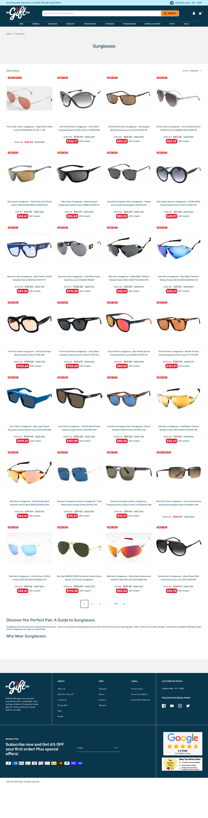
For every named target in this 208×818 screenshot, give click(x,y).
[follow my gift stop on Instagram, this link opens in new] (180, 707)
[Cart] (200, 13)
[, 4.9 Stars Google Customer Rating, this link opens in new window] (182, 744)
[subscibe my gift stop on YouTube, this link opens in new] (172, 707)
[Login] (193, 13)
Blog (59, 710)
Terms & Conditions (139, 694)
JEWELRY (70, 24)
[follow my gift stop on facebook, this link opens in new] (164, 707)
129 (116, 604)
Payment (102, 699)
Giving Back (63, 705)
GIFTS (172, 24)
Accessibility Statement (140, 699)
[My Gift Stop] (17, 681)
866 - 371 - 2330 (177, 688)
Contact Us (62, 699)
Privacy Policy (137, 688)
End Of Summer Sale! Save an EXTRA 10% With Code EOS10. (33, 3)
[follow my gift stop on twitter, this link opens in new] (188, 707)
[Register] (115, 748)
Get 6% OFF (53, 744)
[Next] (124, 604)
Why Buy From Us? (66, 694)
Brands (60, 716)
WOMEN (35, 24)
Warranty (102, 705)
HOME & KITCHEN (152, 24)
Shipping (102, 688)
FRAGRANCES (129, 24)
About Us (61, 688)
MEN (21, 24)
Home (9, 34)
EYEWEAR (109, 24)
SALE (186, 24)
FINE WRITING (90, 24)
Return (101, 694)
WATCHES (52, 24)
